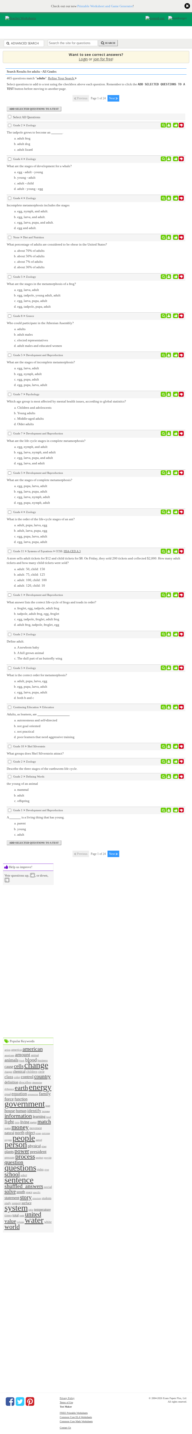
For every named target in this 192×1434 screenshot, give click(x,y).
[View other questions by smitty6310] (168, 667)
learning (39, 1116)
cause (8, 1066)
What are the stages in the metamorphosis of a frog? (41, 284)
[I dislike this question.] (181, 125)
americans (9, 1055)
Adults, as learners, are (22, 714)
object (30, 1133)
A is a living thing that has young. (35, 817)
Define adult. (15, 641)
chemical (19, 1071)
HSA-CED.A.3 (72, 551)
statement (11, 1198)
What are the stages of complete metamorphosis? (39, 480)
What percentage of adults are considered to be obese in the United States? (57, 244)
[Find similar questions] (163, 125)
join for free (102, 59)
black (21, 1060)
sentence (19, 1179)
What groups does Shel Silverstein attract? (35, 753)
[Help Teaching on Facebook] (10, 1402)
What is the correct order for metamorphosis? (37, 675)
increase (46, 1111)
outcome (46, 1133)
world (12, 1226)
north (19, 1132)
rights (40, 1169)
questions (20, 1167)
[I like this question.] (175, 125)
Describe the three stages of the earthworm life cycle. (42, 769)
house (9, 1110)
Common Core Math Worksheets (76, 1421)
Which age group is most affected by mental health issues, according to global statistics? (66, 401)
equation (19, 1093)
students (47, 1198)
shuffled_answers (23, 1186)
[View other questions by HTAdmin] (168, 394)
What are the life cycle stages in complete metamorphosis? (46, 441)
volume (20, 1222)
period (39, 1140)
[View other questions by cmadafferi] (168, 761)
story (26, 1197)
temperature (42, 1209)
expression (33, 1094)
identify (34, 1110)
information (18, 1116)
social (48, 1187)
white (48, 1222)
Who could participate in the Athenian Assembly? (40, 323)
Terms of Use (66, 1402)
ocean (38, 1133)
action (7, 1049)
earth (21, 1087)
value (10, 1221)
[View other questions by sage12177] (168, 276)
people (23, 1138)
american (32, 1049)
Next (112, 98)
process (25, 1156)
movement (36, 1128)
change (36, 1065)
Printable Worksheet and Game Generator (105, 6)
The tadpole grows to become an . (35, 132)
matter (7, 1128)
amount (22, 1054)
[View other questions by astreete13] (168, 594)
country (42, 1076)
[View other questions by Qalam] (168, 315)
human (21, 1111)
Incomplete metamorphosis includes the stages (38, 205)
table (30, 1210)
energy (40, 1087)
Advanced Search (24, 43)
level (48, 1117)
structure (36, 1198)
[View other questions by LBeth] (168, 512)
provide (48, 1158)
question (13, 1162)
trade (22, 1215)
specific (36, 1192)
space (29, 1192)
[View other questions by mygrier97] (168, 237)
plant (44, 1146)
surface (27, 1203)
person (15, 1144)
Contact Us (65, 1427)
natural (9, 1133)
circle (41, 1071)
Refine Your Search (61, 78)
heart (48, 1105)
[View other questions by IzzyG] (168, 355)
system (16, 1207)
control (27, 1076)
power (21, 1151)
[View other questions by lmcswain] (168, 198)
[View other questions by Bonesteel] (168, 634)
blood (31, 1059)
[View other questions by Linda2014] (168, 746)
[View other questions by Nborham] (168, 810)
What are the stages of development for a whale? (39, 166)
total (15, 1215)
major (33, 1122)
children (32, 1071)
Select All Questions (26, 117)
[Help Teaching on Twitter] (20, 1402)
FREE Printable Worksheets (74, 1413)
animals (11, 1059)
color (17, 1077)
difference (9, 1089)
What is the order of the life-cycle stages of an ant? (41, 519)
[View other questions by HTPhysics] (168, 551)
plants (9, 1152)
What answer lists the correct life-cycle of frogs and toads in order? (51, 602)
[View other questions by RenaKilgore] (168, 433)
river (46, 1170)
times (8, 1215)
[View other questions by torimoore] (168, 776)
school (12, 1174)
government (24, 1103)
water (34, 1220)
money (20, 1127)
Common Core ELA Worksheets (76, 1417)
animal (35, 1055)
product (39, 1157)
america (16, 1049)
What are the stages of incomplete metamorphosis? (41, 362)
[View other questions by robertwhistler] (168, 707)
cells (19, 1066)
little (17, 1122)
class (8, 1076)
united (33, 1214)
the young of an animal (22, 783)
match (44, 1121)
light (9, 1121)
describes (25, 1082)
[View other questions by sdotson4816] (168, 125)
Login (83, 59)
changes (8, 1071)
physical (34, 1146)
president (38, 1151)
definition (11, 1082)
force (9, 1098)
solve (10, 1191)
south (20, 1192)
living (24, 1122)
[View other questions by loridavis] (168, 158)
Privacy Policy (67, 1398)
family (45, 1093)
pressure (9, 1157)
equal (7, 1094)
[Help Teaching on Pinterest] (30, 1402)
